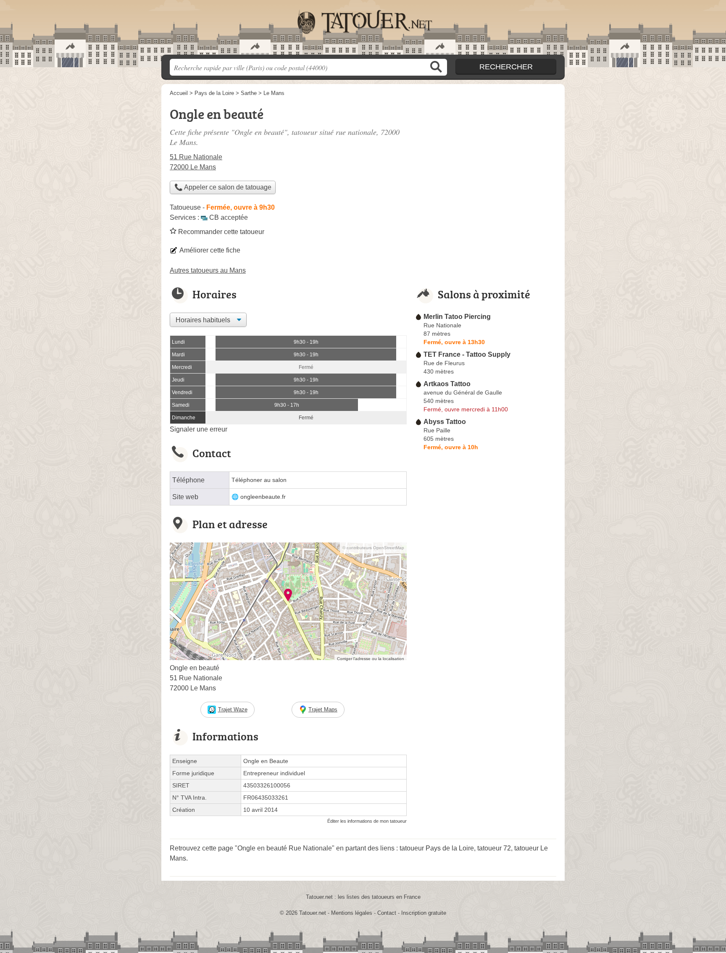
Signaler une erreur (198, 429)
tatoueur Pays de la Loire (437, 848)
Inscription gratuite (423, 913)
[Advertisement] (485, 162)
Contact (386, 913)
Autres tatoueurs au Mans (208, 270)
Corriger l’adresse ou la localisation (370, 658)
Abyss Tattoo (445, 421)
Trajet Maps (322, 709)
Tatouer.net (363, 30)
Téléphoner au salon (259, 480)
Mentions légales (351, 913)
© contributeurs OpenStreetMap (373, 547)
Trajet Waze (232, 709)
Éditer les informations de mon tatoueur (367, 821)
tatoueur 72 (494, 848)
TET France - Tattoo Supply (467, 354)
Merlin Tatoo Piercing (457, 316)
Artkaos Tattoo (447, 383)
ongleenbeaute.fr (263, 497)
